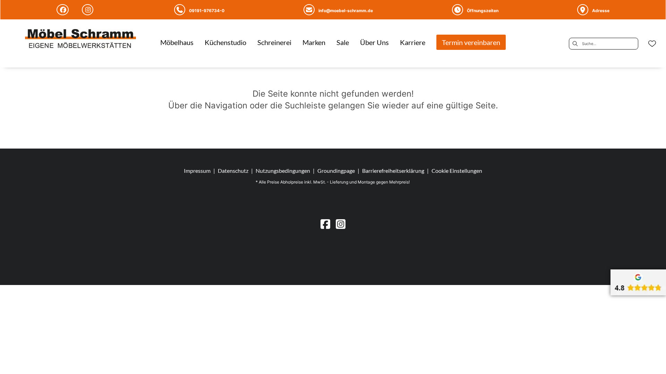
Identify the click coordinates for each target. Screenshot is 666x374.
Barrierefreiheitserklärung (393, 170)
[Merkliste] (652, 43)
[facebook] (325, 224)
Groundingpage (336, 170)
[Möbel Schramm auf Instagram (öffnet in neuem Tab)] (88, 9)
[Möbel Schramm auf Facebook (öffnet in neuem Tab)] (64, 9)
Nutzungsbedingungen (283, 170)
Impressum (197, 170)
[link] (177, 42)
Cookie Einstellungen (457, 170)
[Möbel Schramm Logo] (80, 39)
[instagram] (340, 224)
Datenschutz (233, 170)
